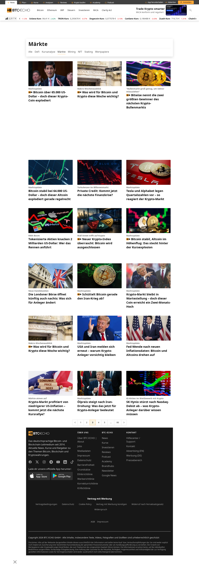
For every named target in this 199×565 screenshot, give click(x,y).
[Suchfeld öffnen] (190, 10)
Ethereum (52, 10)
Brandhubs (108, 466)
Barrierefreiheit (85, 464)
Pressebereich (134, 460)
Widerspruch (100, 509)
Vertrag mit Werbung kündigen (111, 504)
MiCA (95, 10)
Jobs (79, 446)
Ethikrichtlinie (85, 474)
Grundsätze (83, 469)
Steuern (71, 10)
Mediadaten (84, 450)
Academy (107, 461)
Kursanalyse (48, 51)
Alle (30, 51)
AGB (93, 521)
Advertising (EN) (135, 450)
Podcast (106, 456)
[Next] (9, 559)
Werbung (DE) (134, 455)
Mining (72, 51)
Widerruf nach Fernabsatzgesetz (147, 504)
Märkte (62, 51)
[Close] (15, 562)
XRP (62, 10)
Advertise (172, 2)
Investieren (84, 10)
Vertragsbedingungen (46, 504)
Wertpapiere (102, 51)
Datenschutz (84, 460)
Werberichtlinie (85, 478)
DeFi (37, 51)
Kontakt (130, 446)
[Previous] (3, 559)
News (105, 438)
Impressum (83, 455)
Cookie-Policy (85, 504)
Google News (109, 475)
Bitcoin (40, 10)
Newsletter (108, 470)
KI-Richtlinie (83, 488)
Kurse (105, 442)
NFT (80, 51)
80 (118, 422)
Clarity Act (107, 10)
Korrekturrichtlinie (87, 483)
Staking (88, 51)
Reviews (106, 452)
